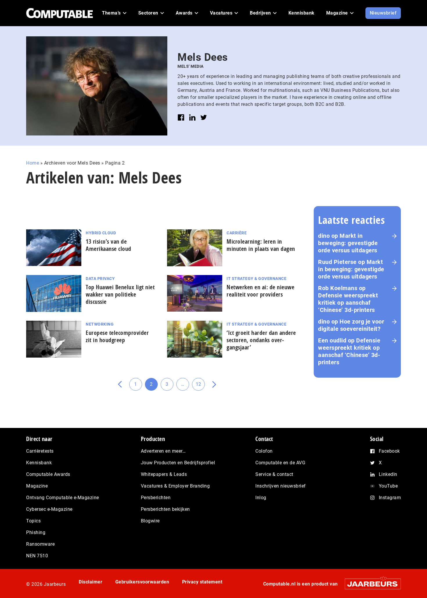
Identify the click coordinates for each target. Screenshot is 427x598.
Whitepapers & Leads (164, 474)
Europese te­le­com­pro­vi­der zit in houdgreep (117, 336)
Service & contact (274, 474)
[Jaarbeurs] (370, 584)
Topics (33, 521)
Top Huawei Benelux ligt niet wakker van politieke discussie (120, 294)
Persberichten (156, 497)
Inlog (260, 497)
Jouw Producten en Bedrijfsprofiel (178, 462)
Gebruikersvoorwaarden (142, 582)
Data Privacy (100, 278)
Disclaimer (90, 582)
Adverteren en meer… (163, 451)
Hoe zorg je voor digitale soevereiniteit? (351, 325)
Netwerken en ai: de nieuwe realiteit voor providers (260, 290)
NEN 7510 (37, 555)
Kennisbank (39, 462)
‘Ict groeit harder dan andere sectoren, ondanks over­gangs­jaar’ (261, 340)
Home (32, 163)
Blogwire (150, 521)
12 (200, 386)
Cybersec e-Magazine (49, 509)
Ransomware (40, 544)
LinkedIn (388, 474)
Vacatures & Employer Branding (175, 486)
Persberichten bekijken (165, 509)
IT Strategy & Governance (256, 278)
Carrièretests (40, 451)
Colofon (264, 451)
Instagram (390, 497)
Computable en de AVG (280, 462)
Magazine (37, 486)
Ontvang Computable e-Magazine (62, 497)
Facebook (389, 451)
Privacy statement (202, 582)
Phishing (35, 532)
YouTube (388, 486)
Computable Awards (48, 474)
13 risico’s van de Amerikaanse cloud (108, 245)
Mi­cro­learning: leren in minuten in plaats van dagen (261, 245)
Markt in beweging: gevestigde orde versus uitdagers (348, 243)
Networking (100, 324)
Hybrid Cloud (101, 233)
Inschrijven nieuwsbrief (280, 486)
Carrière (237, 233)
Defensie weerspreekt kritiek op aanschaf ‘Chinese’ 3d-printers (348, 302)
